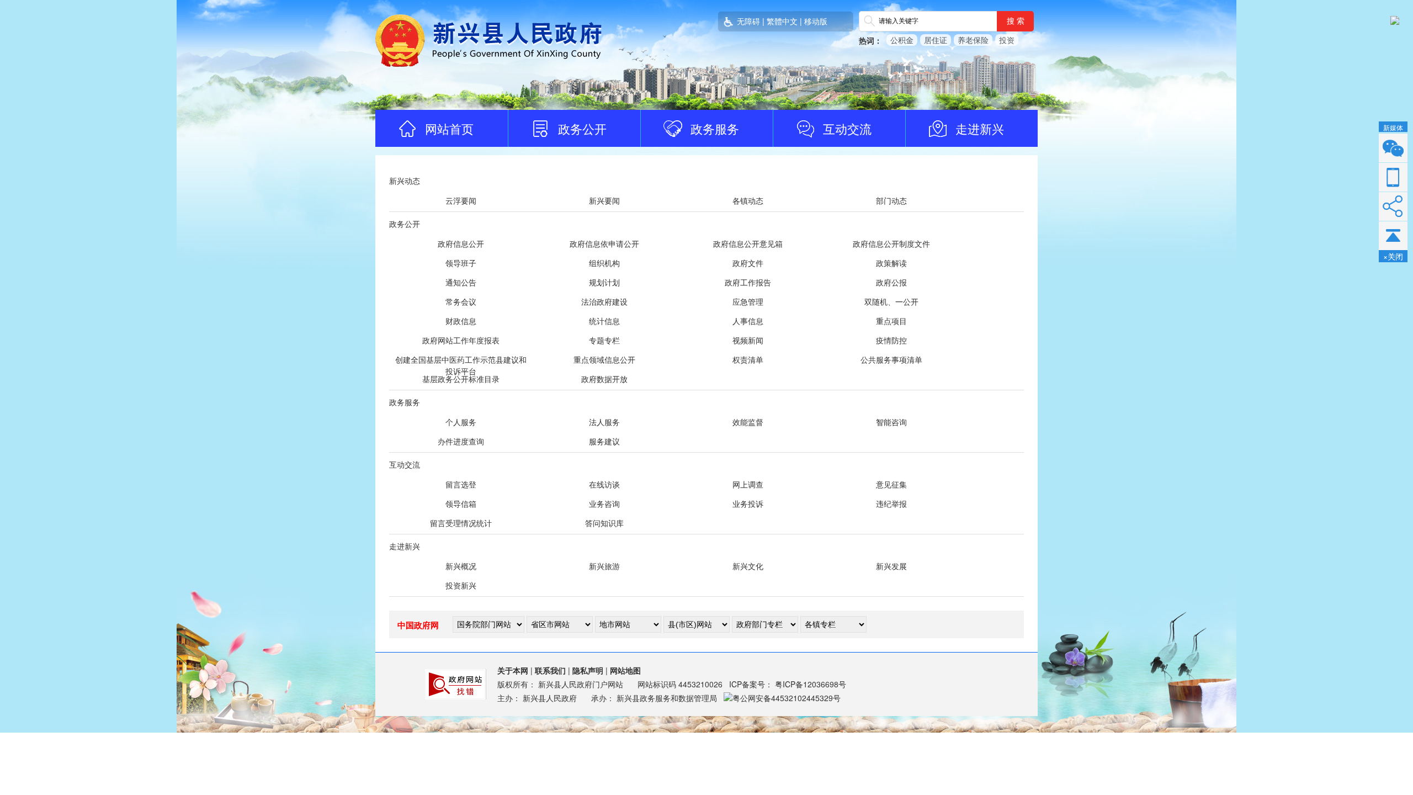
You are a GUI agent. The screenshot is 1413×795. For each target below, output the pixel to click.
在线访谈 (604, 484)
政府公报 (891, 282)
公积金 (901, 39)
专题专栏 (604, 340)
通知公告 (460, 282)
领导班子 (460, 262)
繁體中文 (782, 20)
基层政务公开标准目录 (461, 378)
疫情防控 (891, 340)
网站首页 (449, 128)
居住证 (935, 39)
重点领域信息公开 (604, 359)
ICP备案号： (787, 684)
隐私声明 (587, 670)
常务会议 (460, 301)
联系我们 (550, 670)
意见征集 (891, 484)
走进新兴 (979, 128)
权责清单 (747, 359)
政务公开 (582, 128)
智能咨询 (891, 421)
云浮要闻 (460, 200)
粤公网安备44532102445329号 (786, 697)
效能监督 (747, 421)
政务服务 (714, 128)
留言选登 (460, 484)
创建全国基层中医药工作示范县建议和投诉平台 (461, 365)
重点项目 (891, 320)
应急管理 (747, 301)
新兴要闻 (604, 200)
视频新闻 (747, 340)
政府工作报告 (748, 282)
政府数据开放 (604, 378)
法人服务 (604, 421)
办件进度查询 (461, 441)
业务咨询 (604, 503)
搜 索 (1015, 21)
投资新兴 (460, 585)
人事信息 (747, 320)
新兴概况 (460, 565)
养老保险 (973, 39)
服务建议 (604, 441)
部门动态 (891, 200)
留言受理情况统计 (461, 522)
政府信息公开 (461, 243)
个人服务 (460, 421)
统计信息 (604, 320)
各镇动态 (747, 200)
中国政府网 (418, 625)
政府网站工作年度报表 (461, 340)
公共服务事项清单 (891, 359)
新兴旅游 (604, 565)
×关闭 (1393, 256)
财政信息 (460, 320)
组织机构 (604, 262)
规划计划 (604, 282)
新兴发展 (891, 565)
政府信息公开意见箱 (748, 243)
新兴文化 (747, 565)
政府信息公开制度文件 (891, 243)
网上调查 (747, 484)
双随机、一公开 (891, 301)
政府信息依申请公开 (604, 243)
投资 (1006, 39)
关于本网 (512, 670)
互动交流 (847, 128)
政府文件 (747, 262)
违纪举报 (891, 503)
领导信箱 (460, 503)
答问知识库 (604, 522)
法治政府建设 (604, 301)
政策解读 (891, 262)
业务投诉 (747, 503)
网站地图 (625, 670)
